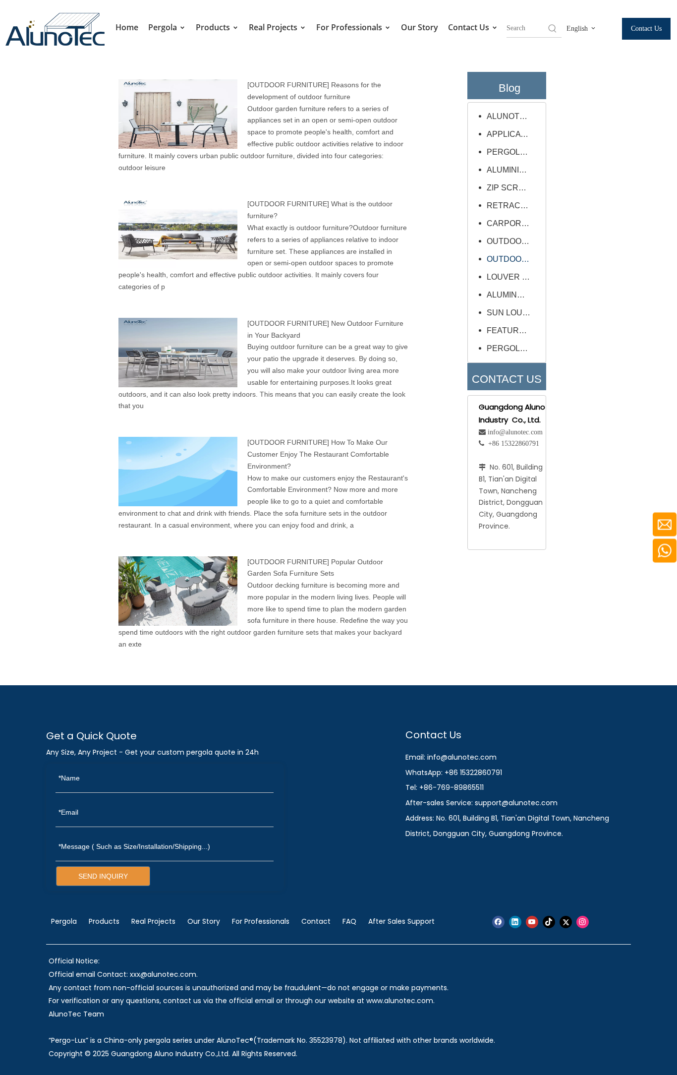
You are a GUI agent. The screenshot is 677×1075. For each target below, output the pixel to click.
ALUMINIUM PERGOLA (514, 170)
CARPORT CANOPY (514, 223)
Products (214, 27)
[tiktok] (549, 922)
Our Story (419, 27)
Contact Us (469, 27)
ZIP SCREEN (511, 187)
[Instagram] (582, 922)
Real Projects (274, 27)
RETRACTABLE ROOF (514, 205)
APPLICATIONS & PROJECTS (514, 134)
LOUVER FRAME (514, 277)
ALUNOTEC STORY (514, 116)
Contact (316, 921)
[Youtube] (532, 922)
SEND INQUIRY (103, 876)
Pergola (163, 27)
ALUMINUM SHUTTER (514, 295)
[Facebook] (498, 922)
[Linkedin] (515, 922)
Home (126, 27)
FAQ (349, 921)
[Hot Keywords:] (553, 28)
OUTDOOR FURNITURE (288, 85)
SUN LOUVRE (513, 312)
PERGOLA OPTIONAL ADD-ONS (514, 348)
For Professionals (350, 27)
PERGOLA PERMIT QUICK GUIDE (514, 152)
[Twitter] (566, 922)
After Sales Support (401, 921)
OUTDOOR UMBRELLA (514, 241)
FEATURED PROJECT (514, 330)
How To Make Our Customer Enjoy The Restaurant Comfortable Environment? (318, 454)
